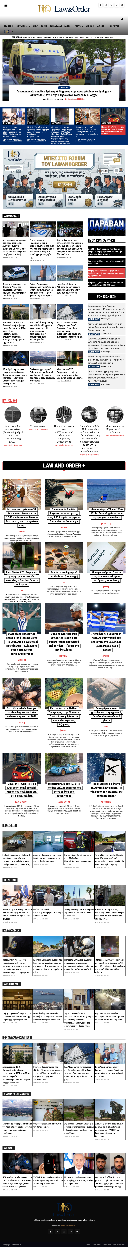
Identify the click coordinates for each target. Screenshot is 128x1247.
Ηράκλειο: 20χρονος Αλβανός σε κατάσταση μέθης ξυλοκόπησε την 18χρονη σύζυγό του (68, 288)
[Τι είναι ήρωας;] (38, 414)
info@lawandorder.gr (68, 1225)
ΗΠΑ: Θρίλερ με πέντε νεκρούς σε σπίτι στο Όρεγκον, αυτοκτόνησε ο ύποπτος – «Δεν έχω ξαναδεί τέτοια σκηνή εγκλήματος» (14, 376)
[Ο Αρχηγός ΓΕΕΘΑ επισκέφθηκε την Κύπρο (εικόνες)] (48, 1109)
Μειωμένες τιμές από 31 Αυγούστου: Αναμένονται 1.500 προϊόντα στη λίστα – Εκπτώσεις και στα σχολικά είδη (87, 131)
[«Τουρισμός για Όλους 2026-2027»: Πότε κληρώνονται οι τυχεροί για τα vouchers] (106, 494)
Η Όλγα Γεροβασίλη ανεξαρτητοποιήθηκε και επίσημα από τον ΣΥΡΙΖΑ (48, 912)
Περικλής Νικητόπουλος (38, 429)
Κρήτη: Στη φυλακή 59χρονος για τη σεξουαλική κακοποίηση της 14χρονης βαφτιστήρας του (106, 327)
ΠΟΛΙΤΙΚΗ (7, 123)
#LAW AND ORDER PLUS (104, 37)
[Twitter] (57, 1231)
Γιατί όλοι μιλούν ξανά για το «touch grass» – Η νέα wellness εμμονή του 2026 (21, 712)
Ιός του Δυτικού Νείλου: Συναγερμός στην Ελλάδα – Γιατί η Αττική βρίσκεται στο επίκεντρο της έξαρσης (63, 716)
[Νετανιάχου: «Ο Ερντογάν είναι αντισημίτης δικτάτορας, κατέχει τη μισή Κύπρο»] (79, 1163)
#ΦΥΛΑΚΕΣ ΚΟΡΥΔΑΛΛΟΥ (54, 37)
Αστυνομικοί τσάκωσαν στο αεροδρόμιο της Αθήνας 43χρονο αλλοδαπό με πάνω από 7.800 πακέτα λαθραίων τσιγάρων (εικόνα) (14, 247)
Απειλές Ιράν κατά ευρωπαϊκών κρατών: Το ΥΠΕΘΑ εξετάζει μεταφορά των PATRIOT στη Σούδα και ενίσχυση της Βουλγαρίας (109, 1130)
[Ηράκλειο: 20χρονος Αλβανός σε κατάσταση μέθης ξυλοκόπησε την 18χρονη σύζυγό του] (70, 273)
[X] (122, 5)
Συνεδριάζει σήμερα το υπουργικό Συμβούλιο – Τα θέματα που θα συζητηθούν (79, 912)
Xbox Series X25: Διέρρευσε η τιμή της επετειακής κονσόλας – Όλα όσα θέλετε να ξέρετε (70, 373)
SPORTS (21, 660)
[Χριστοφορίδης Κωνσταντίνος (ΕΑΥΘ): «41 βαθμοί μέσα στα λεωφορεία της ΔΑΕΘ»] (12, 414)
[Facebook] (100, 5)
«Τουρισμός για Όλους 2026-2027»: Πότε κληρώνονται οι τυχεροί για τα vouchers (106, 513)
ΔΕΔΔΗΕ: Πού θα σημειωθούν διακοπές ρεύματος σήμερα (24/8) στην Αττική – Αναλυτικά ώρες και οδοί (105, 251)
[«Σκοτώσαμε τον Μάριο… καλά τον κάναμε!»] (115, 414)
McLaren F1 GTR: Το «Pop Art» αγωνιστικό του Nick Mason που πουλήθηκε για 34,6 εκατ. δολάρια (112, 130)
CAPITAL (79, 123)
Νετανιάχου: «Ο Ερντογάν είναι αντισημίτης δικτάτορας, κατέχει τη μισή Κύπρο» (79, 1180)
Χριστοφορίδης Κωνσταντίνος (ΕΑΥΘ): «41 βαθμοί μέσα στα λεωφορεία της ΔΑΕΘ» (13, 433)
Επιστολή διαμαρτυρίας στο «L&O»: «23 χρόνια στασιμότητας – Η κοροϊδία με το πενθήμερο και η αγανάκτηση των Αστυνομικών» (41, 331)
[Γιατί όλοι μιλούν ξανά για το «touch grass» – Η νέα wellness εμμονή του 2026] (21, 693)
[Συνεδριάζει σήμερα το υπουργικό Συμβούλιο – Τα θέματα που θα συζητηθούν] (79, 895)
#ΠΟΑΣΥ (69, 37)
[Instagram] (106, 5)
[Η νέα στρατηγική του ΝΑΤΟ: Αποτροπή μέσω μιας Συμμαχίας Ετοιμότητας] (64, 414)
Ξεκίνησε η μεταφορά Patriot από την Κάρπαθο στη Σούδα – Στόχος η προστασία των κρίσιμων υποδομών (42, 375)
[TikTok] (117, 5)
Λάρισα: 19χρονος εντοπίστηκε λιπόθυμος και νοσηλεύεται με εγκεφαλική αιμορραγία (47, 858)
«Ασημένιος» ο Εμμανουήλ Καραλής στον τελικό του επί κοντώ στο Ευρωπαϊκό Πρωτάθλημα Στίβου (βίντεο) (106, 641)
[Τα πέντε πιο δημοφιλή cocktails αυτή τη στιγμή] (64, 557)
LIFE (21, 591)
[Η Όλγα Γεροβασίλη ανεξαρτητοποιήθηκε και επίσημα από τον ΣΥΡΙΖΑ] (48, 895)
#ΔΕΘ (39, 37)
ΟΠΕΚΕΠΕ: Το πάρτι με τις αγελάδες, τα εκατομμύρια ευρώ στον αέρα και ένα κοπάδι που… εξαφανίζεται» (38, 131)
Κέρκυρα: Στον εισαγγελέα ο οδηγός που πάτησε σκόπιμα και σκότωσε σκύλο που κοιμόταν (109, 1016)
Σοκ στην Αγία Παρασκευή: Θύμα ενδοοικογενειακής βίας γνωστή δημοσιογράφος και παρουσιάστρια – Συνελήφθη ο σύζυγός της (42, 249)
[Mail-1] (77, 1231)
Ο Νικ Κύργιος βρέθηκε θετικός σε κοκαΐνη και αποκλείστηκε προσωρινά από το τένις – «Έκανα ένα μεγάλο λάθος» (64, 641)
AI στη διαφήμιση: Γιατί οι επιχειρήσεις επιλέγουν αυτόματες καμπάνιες (106, 576)
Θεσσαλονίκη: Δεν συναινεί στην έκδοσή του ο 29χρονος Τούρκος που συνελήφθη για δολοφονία (106, 359)
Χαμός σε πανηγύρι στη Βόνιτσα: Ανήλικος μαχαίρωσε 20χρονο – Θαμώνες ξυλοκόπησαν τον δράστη (14, 290)
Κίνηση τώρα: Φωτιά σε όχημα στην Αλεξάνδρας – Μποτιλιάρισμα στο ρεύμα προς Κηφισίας (106, 273)
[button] (122, 19)
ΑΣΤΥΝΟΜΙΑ (64, 88)
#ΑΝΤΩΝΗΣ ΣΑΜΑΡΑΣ (84, 37)
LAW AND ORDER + (64, 465)
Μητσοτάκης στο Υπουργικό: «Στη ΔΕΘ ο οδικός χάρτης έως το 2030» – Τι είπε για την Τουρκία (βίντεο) (12, 131)
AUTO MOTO (106, 123)
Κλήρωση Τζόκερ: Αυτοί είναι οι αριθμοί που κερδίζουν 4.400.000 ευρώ (105, 283)
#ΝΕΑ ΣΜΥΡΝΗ (29, 37)
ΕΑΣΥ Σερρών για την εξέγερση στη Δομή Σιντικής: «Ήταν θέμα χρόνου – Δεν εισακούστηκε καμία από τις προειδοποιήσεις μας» (70, 329)
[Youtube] (70, 1231)
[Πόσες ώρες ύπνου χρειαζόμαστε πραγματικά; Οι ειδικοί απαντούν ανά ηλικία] (106, 693)
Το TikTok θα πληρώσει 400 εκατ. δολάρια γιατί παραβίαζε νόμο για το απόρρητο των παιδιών (48, 1180)
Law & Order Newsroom (12, 139)
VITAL (21, 723)
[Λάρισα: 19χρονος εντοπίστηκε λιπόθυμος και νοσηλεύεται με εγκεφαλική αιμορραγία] (48, 841)
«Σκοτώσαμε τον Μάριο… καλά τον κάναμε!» (115, 429)
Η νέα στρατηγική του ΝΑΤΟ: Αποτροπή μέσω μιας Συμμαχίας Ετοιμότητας (64, 433)
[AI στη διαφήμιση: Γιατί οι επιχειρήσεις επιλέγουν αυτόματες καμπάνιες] (106, 557)
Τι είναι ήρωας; (38, 425)
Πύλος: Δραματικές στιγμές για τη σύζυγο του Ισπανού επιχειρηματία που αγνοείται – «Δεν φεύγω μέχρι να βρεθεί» (43, 290)
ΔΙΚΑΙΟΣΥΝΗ (94, 334)
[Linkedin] (111, 5)
